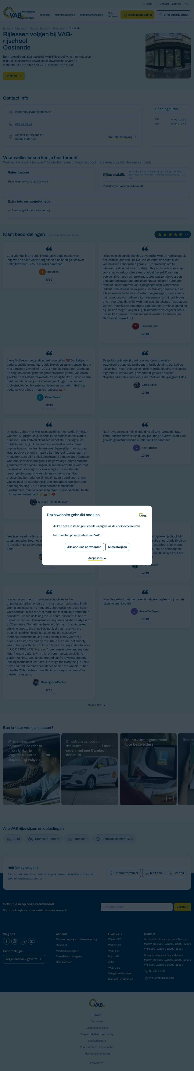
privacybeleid (79, 535)
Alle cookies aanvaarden (84, 547)
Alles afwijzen (117, 547)
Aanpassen (95, 558)
